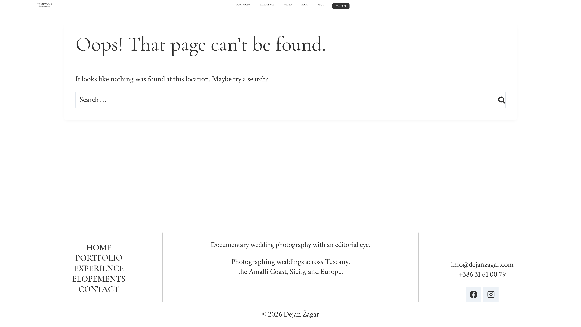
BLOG (304, 4)
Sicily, (298, 272)
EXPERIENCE (267, 4)
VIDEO (288, 4)
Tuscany (336, 262)
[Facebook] (473, 294)
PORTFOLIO (243, 4)
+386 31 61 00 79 (482, 274)
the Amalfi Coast (262, 272)
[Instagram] (491, 294)
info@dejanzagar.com (482, 264)
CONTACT (340, 6)
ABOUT (322, 4)
